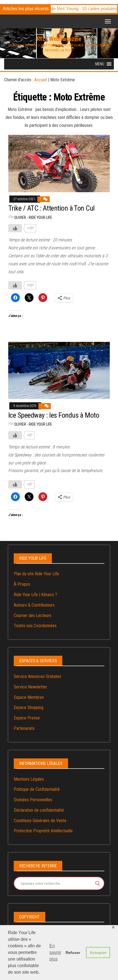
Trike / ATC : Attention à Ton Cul (51, 208)
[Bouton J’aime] (15, 228)
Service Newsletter (30, 686)
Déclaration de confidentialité (39, 810)
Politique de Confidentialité (37, 789)
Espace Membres (29, 697)
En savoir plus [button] (55, 952)
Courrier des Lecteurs (32, 615)
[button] (99, 63)
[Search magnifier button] (98, 883)
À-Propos (22, 584)
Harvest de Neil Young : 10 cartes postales (71, 8)
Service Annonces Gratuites (37, 676)
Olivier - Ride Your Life (33, 217)
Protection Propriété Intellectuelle (43, 830)
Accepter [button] (98, 952)
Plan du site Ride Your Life (36, 573)
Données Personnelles (33, 799)
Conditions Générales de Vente (40, 820)
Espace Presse (27, 718)
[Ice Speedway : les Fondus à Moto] (59, 370)
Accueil (40, 79)
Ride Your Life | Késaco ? (35, 594)
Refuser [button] (73, 952)
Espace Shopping (28, 707)
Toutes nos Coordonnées (35, 625)
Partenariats (24, 728)
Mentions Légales (29, 779)
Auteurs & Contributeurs (34, 605)
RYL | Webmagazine (59, 38)
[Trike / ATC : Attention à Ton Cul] (59, 163)
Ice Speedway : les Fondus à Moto (53, 415)
